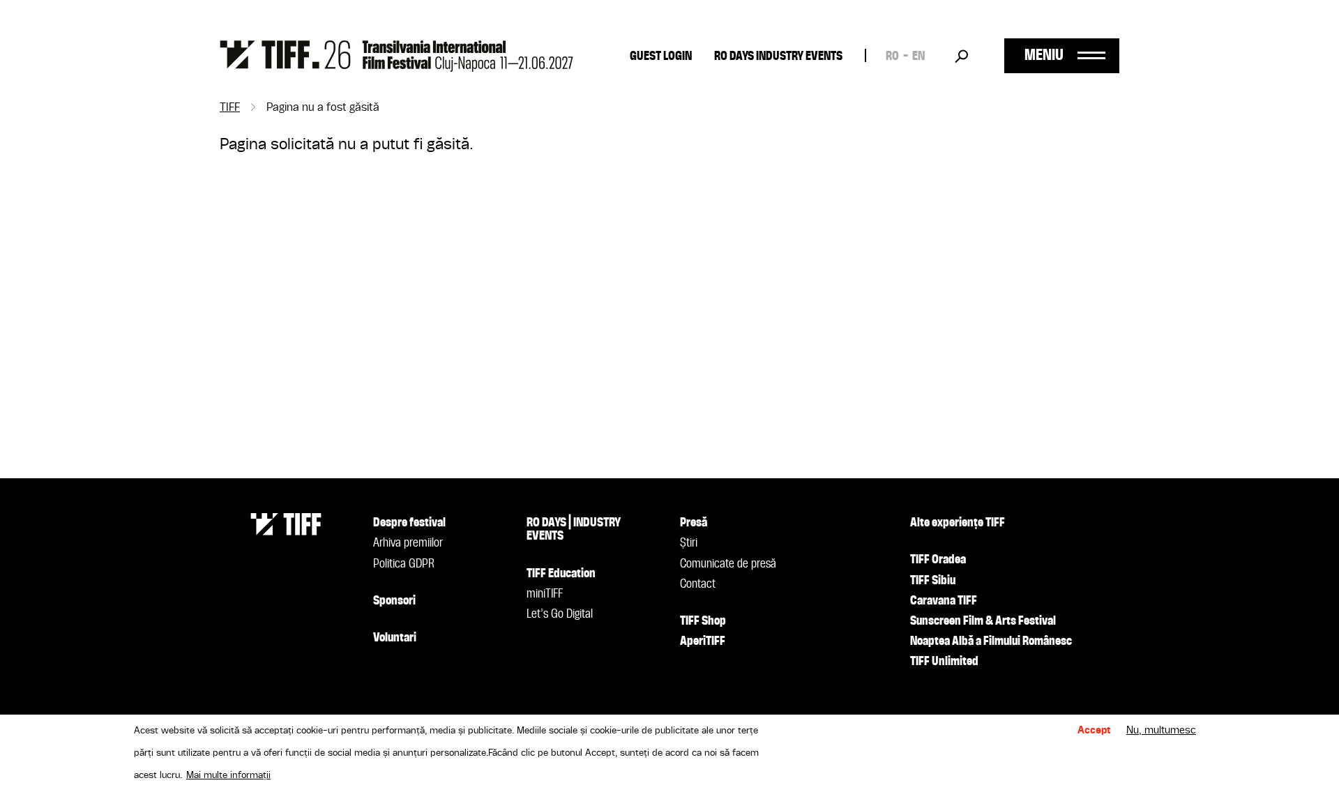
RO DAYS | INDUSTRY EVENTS (574, 529)
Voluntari (394, 638)
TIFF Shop (703, 621)
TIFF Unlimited (944, 661)
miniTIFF (545, 594)
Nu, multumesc (1161, 731)
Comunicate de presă (728, 564)
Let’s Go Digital (560, 614)
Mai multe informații (228, 775)
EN (918, 56)
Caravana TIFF (943, 601)
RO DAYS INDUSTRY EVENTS (778, 56)
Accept (1094, 731)
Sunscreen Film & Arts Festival (983, 621)
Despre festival (409, 522)
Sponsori (394, 601)
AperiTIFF (702, 641)
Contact (698, 584)
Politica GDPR (403, 564)
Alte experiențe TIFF (957, 522)
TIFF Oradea (938, 559)
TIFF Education (561, 573)
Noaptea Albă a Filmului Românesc (991, 641)
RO (892, 56)
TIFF (230, 108)
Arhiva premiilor (408, 543)
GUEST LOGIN (661, 56)
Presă (693, 522)
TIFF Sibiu (932, 580)
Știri (688, 543)
